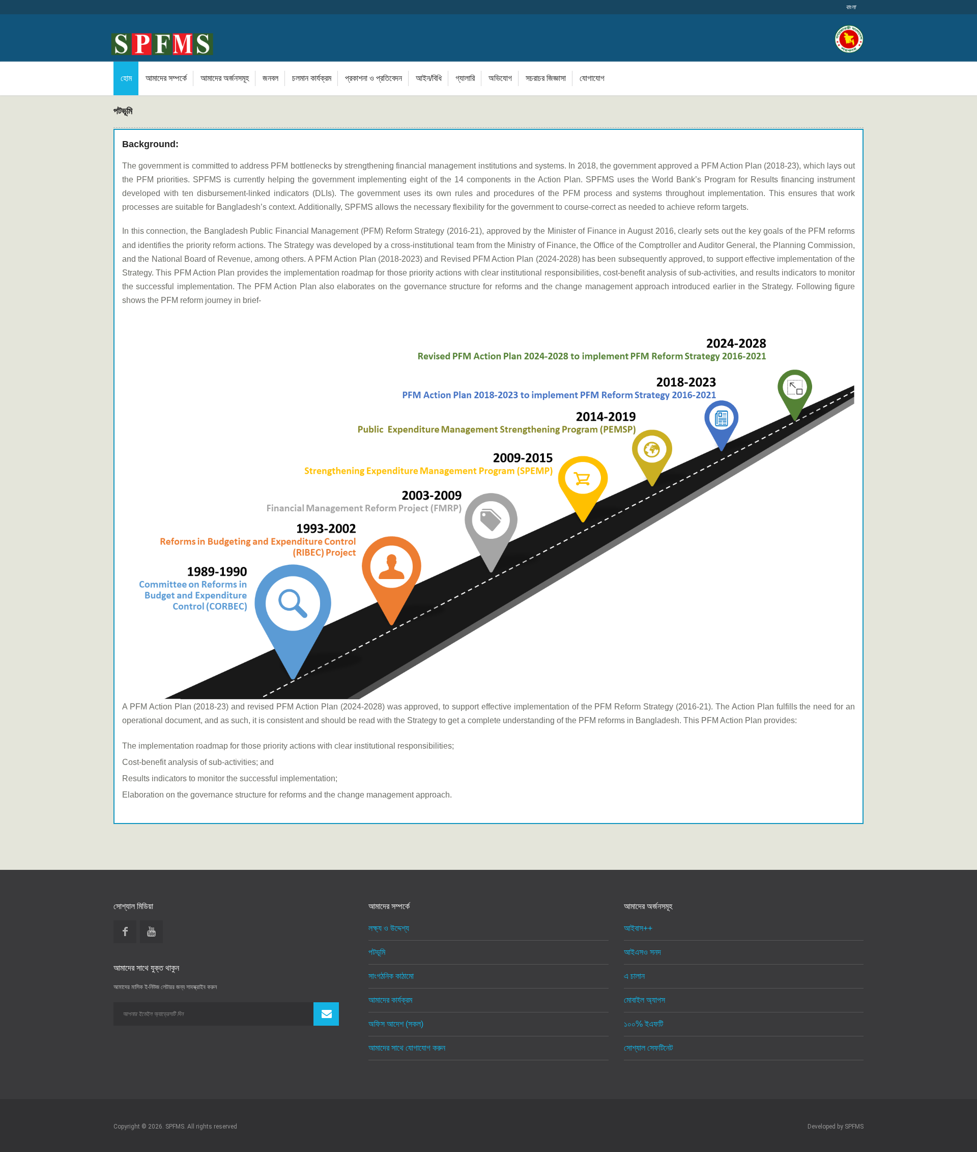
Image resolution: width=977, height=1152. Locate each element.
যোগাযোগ (592, 78)
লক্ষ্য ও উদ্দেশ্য (388, 928)
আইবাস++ (638, 928)
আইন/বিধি (429, 78)
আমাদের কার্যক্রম (390, 1000)
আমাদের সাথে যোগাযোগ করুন (406, 1048)
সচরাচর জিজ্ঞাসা (546, 78)
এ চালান (634, 976)
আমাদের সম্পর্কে (166, 78)
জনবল (270, 78)
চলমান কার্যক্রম (311, 78)
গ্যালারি (465, 78)
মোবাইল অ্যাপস (644, 1000)
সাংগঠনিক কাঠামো (391, 976)
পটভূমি (376, 952)
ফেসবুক (124, 931)
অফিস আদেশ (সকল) (395, 1024)
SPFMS (854, 1126)
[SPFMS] (162, 42)
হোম (126, 78)
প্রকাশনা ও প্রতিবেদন (373, 78)
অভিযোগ (500, 78)
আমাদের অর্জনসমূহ (224, 78)
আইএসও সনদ (642, 952)
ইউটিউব (151, 931)
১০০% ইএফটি (643, 1024)
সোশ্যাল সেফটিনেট (648, 1048)
